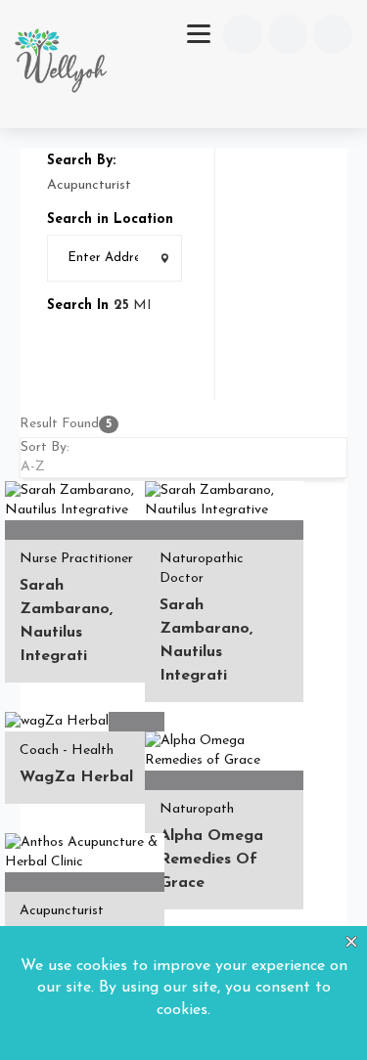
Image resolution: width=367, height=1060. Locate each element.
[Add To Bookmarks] (17, 531)
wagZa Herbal (76, 777)
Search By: (81, 161)
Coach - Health (67, 750)
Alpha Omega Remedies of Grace (211, 859)
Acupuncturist (62, 911)
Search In (78, 305)
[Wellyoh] (61, 64)
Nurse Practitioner (76, 559)
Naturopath (197, 809)
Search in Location (110, 219)
